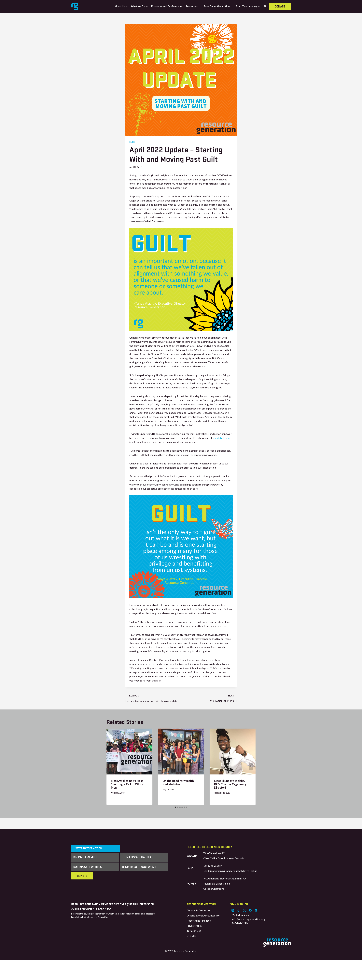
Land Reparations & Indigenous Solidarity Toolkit (230, 870)
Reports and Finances (199, 920)
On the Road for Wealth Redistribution (178, 782)
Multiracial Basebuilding (216, 883)
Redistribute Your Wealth (140, 866)
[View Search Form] (265, 6)
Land (190, 868)
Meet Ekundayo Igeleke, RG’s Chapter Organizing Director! (230, 784)
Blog (132, 142)
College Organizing (213, 888)
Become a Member (85, 857)
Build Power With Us (87, 866)
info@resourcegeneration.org (248, 919)
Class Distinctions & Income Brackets (223, 858)
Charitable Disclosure (199, 910)
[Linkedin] (256, 910)
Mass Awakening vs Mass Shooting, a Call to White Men (127, 784)
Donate (279, 6)
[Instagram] (232, 910)
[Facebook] (250, 910)
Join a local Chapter (136, 857)
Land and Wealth (212, 865)
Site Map (191, 935)
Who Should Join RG (214, 853)
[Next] (251, 766)
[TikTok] (238, 910)
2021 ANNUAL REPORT (223, 698)
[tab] (175, 807)
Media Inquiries (240, 914)
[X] (244, 910)
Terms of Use (194, 930)
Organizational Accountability (203, 915)
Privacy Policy (194, 925)
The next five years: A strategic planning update (151, 698)
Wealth (192, 855)
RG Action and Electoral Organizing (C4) (225, 878)
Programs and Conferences (166, 6)
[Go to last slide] (111, 766)
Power (191, 883)
